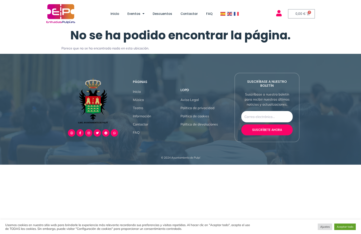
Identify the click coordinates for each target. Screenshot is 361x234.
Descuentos (162, 14)
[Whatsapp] (114, 133)
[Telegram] (105, 133)
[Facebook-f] (80, 133)
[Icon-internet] (71, 133)
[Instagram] (88, 133)
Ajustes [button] (325, 226)
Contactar (189, 14)
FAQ (209, 14)
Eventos (133, 14)
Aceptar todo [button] (345, 226)
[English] (229, 13)
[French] (236, 13)
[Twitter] (97, 133)
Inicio (115, 14)
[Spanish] (223, 13)
